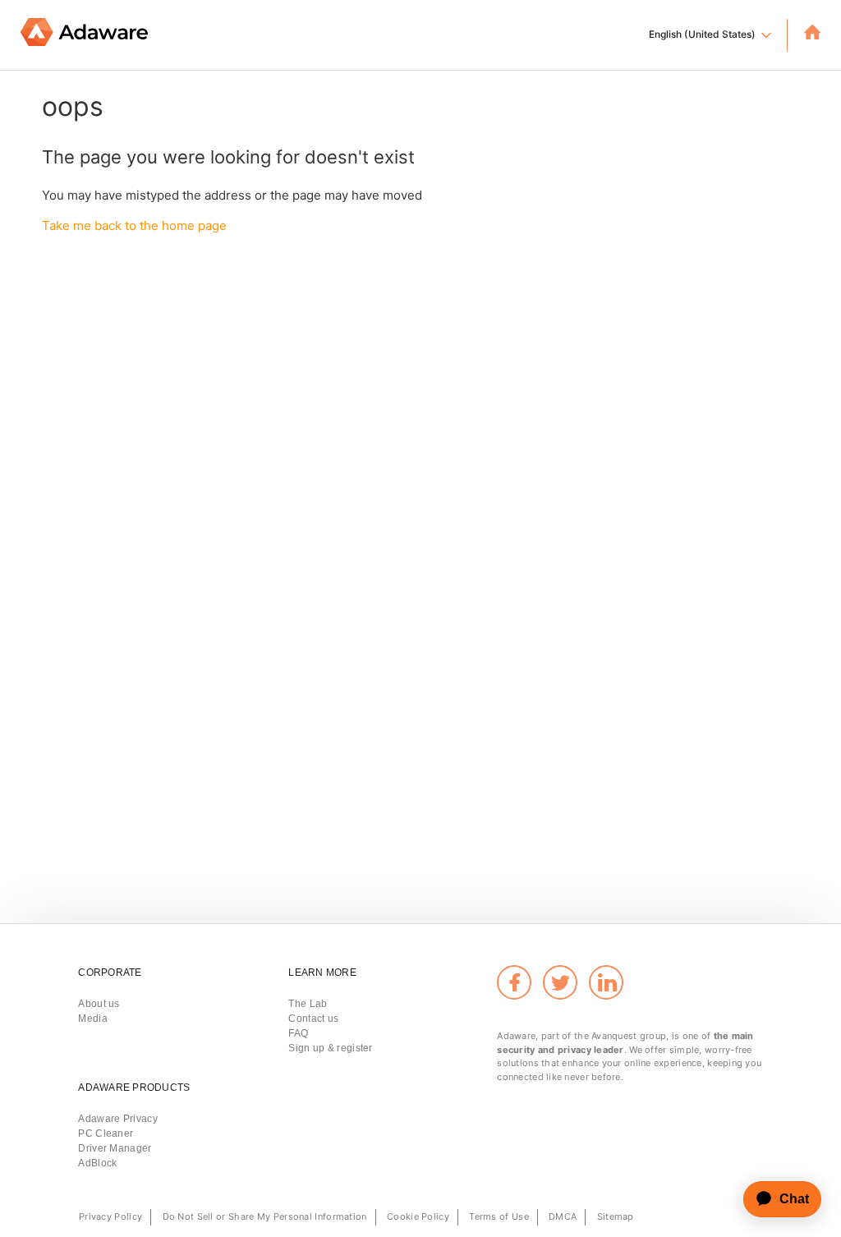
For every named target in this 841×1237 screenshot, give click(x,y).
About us (98, 1003)
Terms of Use (499, 1216)
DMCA (563, 1216)
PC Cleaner (105, 1133)
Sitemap (615, 1216)
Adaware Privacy (118, 1118)
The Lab (307, 1003)
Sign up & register (330, 1048)
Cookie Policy (418, 1216)
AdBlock (97, 1163)
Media (93, 1018)
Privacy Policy (110, 1216)
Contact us (313, 1018)
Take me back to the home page (134, 225)
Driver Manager (114, 1148)
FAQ (298, 1033)
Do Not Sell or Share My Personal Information (265, 1216)
